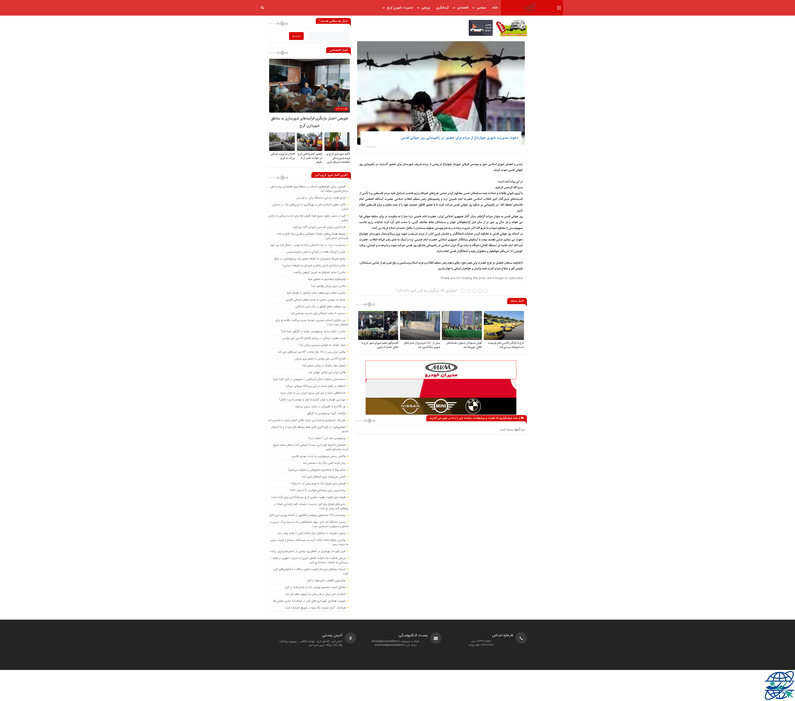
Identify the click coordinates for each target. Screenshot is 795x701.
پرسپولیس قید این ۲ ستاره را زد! (327, 438)
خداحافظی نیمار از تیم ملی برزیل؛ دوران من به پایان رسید (313, 392)
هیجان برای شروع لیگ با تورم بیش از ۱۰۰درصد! (318, 483)
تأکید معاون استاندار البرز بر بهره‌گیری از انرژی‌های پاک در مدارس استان (310, 207)
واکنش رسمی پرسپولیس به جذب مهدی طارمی (319, 456)
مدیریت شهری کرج (400, 8)
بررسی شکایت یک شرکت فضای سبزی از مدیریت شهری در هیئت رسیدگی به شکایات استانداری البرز (309, 560)
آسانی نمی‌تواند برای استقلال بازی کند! (324, 476)
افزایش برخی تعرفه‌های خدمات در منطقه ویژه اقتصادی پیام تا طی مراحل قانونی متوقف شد (309, 189)
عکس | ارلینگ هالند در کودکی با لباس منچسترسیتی (316, 251)
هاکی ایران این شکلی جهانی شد (327, 372)
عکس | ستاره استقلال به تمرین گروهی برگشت (319, 272)
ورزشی (425, 8)
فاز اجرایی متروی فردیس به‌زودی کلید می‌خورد (319, 227)
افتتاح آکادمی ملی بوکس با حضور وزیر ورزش (320, 358)
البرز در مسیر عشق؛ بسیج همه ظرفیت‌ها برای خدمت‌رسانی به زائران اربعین (308, 218)
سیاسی (481, 8)
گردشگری (442, 8)
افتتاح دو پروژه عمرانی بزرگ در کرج (283, 156)
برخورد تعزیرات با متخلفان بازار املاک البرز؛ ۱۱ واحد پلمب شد (311, 533)
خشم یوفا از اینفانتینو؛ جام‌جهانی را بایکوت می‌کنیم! (317, 469)
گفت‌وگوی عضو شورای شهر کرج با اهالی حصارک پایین (379, 345)
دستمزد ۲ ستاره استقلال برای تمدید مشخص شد (318, 313)
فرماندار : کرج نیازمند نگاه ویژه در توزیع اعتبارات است (315, 607)
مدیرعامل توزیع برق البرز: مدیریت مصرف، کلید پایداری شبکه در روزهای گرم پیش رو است (311, 506)
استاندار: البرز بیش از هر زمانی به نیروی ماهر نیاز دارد (315, 594)
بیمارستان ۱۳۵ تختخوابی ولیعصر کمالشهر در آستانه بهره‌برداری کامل (307, 515)
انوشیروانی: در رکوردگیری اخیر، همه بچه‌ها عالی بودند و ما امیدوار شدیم (309, 429)
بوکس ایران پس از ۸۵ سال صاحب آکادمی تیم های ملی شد (312, 351)
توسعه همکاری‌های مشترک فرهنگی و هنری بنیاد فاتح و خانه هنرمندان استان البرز (312, 236)
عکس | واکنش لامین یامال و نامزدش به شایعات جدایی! (314, 265)
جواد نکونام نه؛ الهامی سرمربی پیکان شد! (322, 345)
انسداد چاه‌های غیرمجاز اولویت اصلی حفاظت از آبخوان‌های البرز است (310, 571)
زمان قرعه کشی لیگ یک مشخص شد (324, 463)
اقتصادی (462, 8)
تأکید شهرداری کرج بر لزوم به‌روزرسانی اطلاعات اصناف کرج (338, 158)
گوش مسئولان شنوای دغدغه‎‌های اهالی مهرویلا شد (464, 345)
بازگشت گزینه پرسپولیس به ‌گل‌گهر (326, 413)
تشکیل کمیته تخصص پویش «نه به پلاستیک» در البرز (315, 587)
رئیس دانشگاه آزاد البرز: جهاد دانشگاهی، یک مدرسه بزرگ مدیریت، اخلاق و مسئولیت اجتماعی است (309, 524)
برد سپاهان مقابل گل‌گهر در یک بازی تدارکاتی (320, 306)
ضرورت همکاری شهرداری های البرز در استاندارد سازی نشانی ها (309, 601)
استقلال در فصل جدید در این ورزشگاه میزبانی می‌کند (315, 386)
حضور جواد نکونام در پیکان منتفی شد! (324, 365)
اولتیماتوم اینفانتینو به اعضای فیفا (327, 279)
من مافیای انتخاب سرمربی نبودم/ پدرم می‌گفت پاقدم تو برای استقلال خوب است (311, 322)
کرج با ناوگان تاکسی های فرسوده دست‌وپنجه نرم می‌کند (506, 345)
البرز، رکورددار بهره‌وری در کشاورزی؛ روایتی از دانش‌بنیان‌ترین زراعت (307, 551)
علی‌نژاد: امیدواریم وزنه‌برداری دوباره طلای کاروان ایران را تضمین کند (307, 420)
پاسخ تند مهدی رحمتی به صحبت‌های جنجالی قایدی (316, 299)
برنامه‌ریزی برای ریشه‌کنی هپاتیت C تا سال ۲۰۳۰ (318, 490)
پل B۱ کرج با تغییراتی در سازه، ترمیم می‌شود (320, 406)
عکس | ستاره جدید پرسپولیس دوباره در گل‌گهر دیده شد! (314, 331)
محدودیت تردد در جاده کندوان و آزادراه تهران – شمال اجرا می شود (308, 245)
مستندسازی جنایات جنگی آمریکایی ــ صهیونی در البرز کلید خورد (309, 379)
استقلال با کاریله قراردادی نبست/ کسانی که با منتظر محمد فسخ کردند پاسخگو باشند (310, 447)
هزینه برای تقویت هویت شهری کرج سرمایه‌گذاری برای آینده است (308, 497)
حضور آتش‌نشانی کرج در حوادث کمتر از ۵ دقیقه (310, 158)
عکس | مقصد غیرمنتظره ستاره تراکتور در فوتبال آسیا (316, 292)
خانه (495, 8)
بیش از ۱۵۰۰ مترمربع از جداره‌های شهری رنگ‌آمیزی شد (422, 345)
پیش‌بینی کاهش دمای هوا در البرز (326, 580)
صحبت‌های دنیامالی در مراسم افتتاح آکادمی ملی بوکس (314, 338)
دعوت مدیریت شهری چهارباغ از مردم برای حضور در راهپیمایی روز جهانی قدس (459, 138)
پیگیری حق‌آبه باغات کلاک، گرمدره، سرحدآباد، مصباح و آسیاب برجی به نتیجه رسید (309, 542)
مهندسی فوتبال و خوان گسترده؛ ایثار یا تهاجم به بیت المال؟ (312, 399)
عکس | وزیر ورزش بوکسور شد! (328, 286)
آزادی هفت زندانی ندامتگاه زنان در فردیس (321, 197)
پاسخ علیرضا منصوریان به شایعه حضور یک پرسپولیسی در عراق (310, 258)
